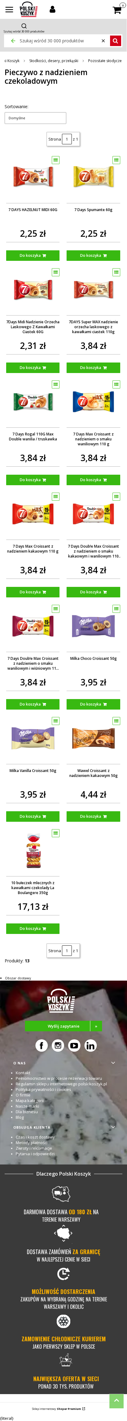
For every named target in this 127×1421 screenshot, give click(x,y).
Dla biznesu (27, 1111)
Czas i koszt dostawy (35, 1137)
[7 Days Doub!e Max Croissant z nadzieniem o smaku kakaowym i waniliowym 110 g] (93, 514)
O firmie (23, 1095)
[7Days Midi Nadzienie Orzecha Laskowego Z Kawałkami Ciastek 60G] (33, 289)
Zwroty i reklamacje (34, 1148)
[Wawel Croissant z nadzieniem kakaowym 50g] (93, 738)
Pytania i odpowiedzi (35, 1153)
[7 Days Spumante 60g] (93, 177)
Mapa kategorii (30, 1100)
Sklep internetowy (56, 1409)
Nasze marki (27, 1106)
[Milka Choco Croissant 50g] (93, 626)
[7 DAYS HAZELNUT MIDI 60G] (33, 177)
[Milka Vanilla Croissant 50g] (33, 738)
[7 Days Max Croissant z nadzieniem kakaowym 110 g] (33, 514)
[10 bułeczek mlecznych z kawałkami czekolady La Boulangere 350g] (33, 850)
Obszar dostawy (18, 978)
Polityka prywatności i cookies (43, 1089)
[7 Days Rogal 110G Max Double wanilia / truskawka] (33, 401)
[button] (9, 10)
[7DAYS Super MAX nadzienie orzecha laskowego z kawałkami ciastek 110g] (93, 289)
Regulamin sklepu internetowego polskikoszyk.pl (61, 1084)
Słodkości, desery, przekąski (53, 60)
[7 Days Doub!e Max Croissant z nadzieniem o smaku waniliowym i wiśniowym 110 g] (33, 626)
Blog (20, 1117)
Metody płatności (31, 1142)
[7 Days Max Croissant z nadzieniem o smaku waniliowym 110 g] (93, 401)
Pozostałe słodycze (105, 60)
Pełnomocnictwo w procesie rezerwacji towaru (59, 1078)
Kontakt (23, 1072)
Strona (54, 139)
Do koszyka (30, 255)
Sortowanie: (16, 106)
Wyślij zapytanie (73, 1026)
